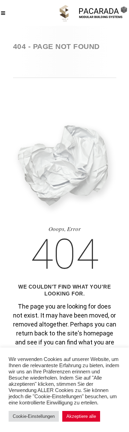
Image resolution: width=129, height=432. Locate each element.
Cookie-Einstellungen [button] (34, 416)
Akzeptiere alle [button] (81, 416)
